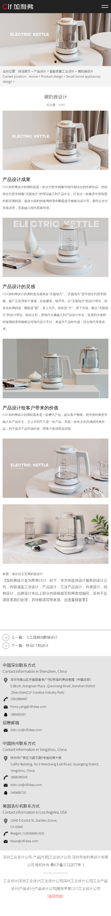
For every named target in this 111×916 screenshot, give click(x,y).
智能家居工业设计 (62, 71)
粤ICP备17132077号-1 (67, 864)
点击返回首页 (75, 600)
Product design (52, 76)
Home (33, 76)
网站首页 (24, 71)
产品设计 (40, 71)
